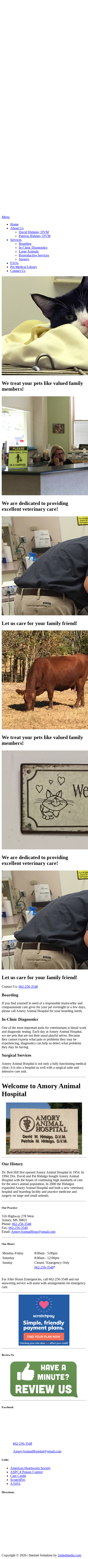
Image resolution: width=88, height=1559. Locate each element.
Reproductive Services (34, 255)
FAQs (14, 263)
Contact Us (17, 271)
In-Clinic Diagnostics (33, 247)
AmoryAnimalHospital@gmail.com (37, 1451)
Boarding (25, 243)
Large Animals (29, 251)
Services (16, 240)
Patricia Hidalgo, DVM (34, 236)
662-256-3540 (18, 1228)
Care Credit (18, 1476)
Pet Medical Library (23, 267)
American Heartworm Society (30, 1468)
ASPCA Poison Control (26, 1472)
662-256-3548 (28, 986)
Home (14, 224)
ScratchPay (17, 1480)
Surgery (24, 259)
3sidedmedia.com (69, 1555)
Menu (6, 217)
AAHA (15, 1483)
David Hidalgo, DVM (34, 232)
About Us (16, 228)
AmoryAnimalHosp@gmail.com (33, 1231)
